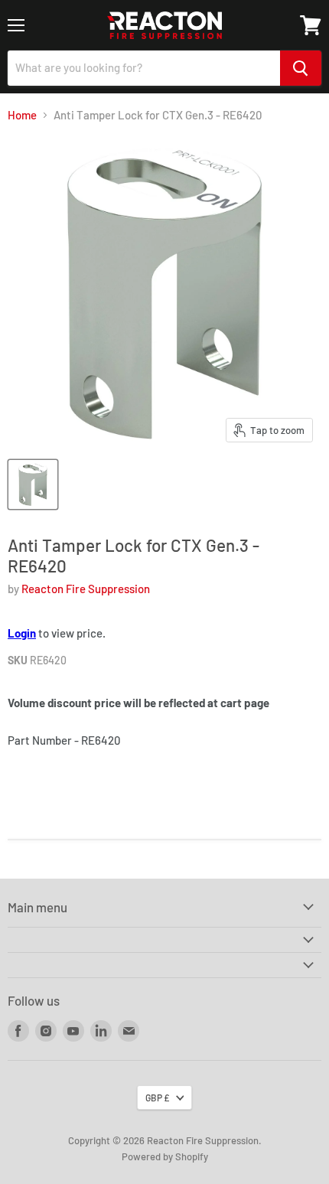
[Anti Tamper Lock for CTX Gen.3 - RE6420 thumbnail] (32, 484)
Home (22, 115)
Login (22, 633)
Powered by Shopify (165, 1156)
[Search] (300, 68)
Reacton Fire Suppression (85, 588)
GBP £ (157, 1097)
